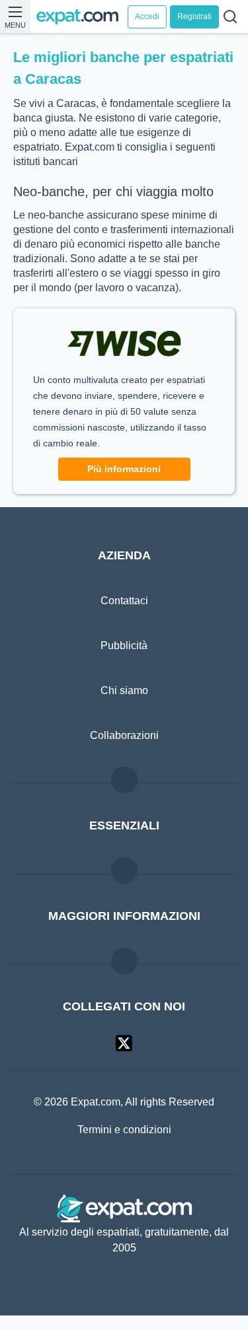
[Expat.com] (81, 16)
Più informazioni (124, 483)
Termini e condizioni (124, 1145)
